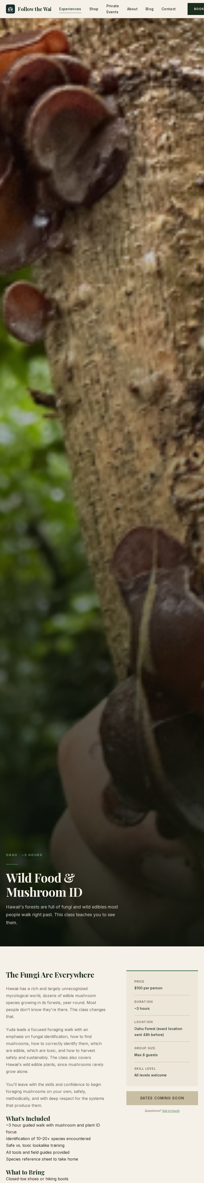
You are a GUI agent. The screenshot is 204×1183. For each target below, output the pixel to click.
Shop (94, 9)
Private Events (112, 9)
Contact (168, 9)
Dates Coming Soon (162, 1098)
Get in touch (171, 1111)
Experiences (70, 9)
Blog (149, 9)
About (132, 9)
